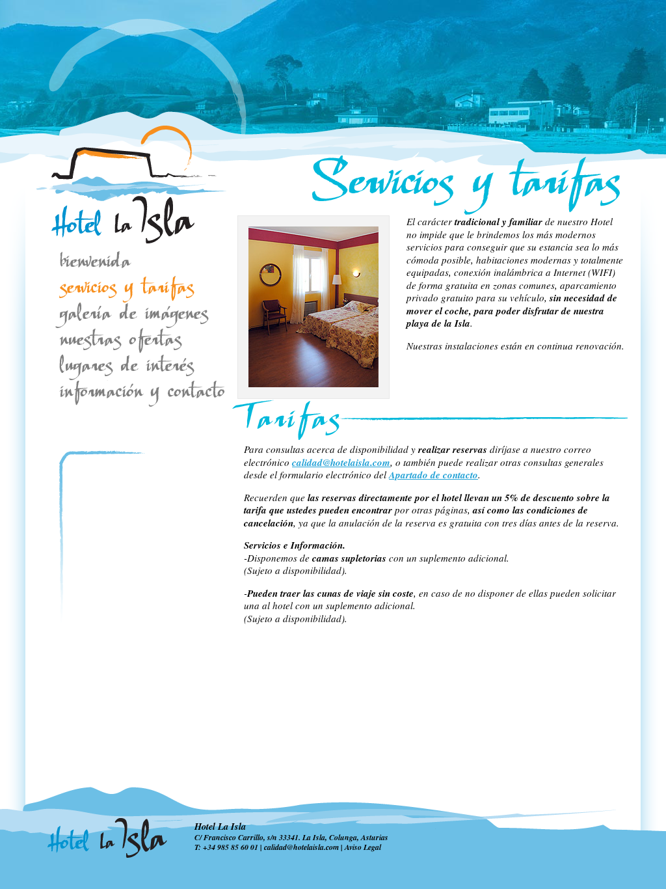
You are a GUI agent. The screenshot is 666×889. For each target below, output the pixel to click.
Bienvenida (126, 264)
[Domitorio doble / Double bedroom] (313, 384)
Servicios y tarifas (126, 290)
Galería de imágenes (126, 316)
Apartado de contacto (433, 475)
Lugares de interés (132, 368)
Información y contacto (126, 394)
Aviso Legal (363, 847)
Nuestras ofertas (126, 342)
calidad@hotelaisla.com (341, 462)
